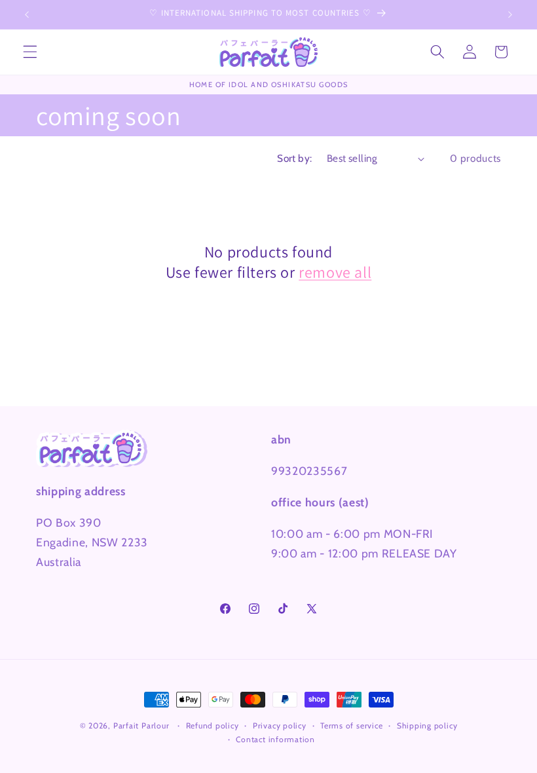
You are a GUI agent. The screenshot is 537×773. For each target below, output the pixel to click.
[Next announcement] (510, 14)
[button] (30, 51)
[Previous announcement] (26, 14)
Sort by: (294, 158)
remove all (335, 272)
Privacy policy (279, 725)
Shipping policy (427, 725)
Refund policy (212, 725)
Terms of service (351, 725)
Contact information (275, 739)
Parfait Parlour (141, 725)
